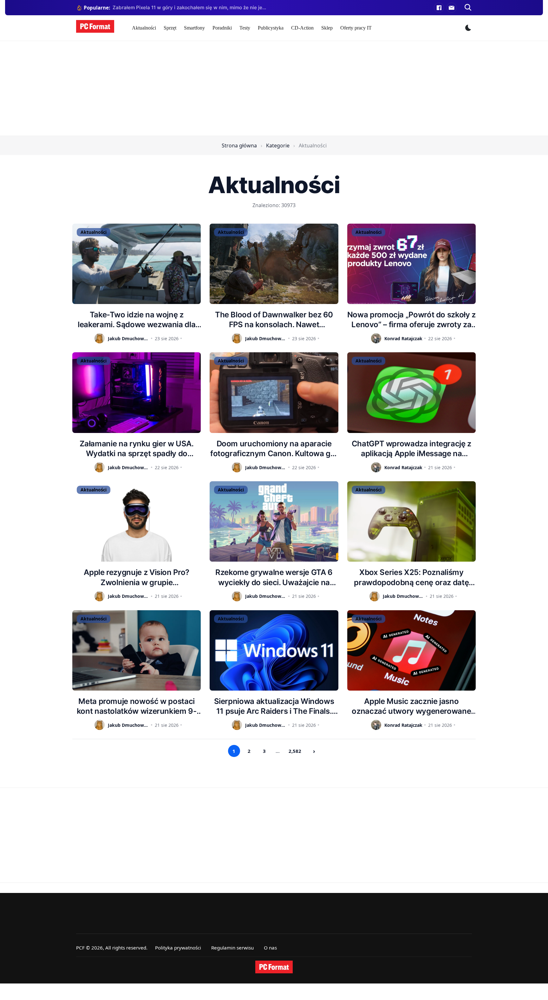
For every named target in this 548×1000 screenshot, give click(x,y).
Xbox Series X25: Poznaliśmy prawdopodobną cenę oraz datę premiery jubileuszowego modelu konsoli (411, 577)
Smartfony (194, 27)
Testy (244, 27)
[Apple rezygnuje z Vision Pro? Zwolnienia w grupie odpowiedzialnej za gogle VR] (136, 521)
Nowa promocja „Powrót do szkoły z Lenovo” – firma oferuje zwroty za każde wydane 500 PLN (411, 319)
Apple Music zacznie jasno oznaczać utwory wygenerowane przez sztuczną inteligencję (411, 706)
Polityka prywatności (178, 947)
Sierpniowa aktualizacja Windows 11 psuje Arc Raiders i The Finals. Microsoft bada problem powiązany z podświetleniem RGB (274, 706)
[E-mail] (452, 8)
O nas (270, 947)
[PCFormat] (274, 967)
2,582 (295, 751)
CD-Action (302, 27)
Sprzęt (170, 27)
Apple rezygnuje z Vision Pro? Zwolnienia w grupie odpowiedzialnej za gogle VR (136, 577)
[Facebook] (439, 8)
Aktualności (144, 27)
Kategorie (278, 145)
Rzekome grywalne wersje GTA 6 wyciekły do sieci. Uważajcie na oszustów (274, 577)
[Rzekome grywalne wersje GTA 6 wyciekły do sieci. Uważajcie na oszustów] (274, 521)
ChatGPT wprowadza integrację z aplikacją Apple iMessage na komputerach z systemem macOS (411, 448)
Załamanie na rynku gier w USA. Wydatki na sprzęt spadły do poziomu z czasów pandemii (137, 448)
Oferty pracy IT (356, 27)
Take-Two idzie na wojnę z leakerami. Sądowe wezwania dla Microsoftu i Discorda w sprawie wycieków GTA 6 (136, 319)
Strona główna (239, 145)
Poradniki (222, 27)
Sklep (327, 27)
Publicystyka (271, 27)
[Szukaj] (468, 7)
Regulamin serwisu (232, 947)
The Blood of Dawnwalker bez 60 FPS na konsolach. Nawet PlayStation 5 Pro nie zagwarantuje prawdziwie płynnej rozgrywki (274, 319)
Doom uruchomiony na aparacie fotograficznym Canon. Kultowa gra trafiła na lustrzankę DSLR (274, 448)
